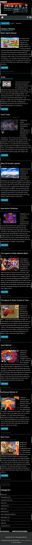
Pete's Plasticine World (7, 514)
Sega (2, 523)
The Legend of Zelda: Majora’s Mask (14, 253)
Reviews (9, 159)
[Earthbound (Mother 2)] (10, 397)
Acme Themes (17, 542)
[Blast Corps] (10, 442)
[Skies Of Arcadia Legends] (10, 169)
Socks (3, 77)
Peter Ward (14, 36)
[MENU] (30, 17)
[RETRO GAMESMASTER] (2, 17)
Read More (4, 67)
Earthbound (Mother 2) (9, 392)
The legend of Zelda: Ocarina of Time (15, 300)
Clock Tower (5, 115)
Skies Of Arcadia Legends (10, 163)
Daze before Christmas (9, 208)
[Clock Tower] (10, 120)
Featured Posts (5, 71)
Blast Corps (5, 437)
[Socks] (7, 81)
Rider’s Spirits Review (8, 33)
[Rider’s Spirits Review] (10, 38)
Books (2, 494)
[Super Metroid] (10, 350)
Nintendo (12, 71)
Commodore (4, 497)
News (2, 508)
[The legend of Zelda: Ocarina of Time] (10, 306)
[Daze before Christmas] (10, 214)
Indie (2, 503)
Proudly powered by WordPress (10, 540)
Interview (3, 506)
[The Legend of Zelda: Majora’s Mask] (10, 259)
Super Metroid (6, 345)
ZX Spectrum (4, 526)
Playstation (4, 517)
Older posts (6, 484)
